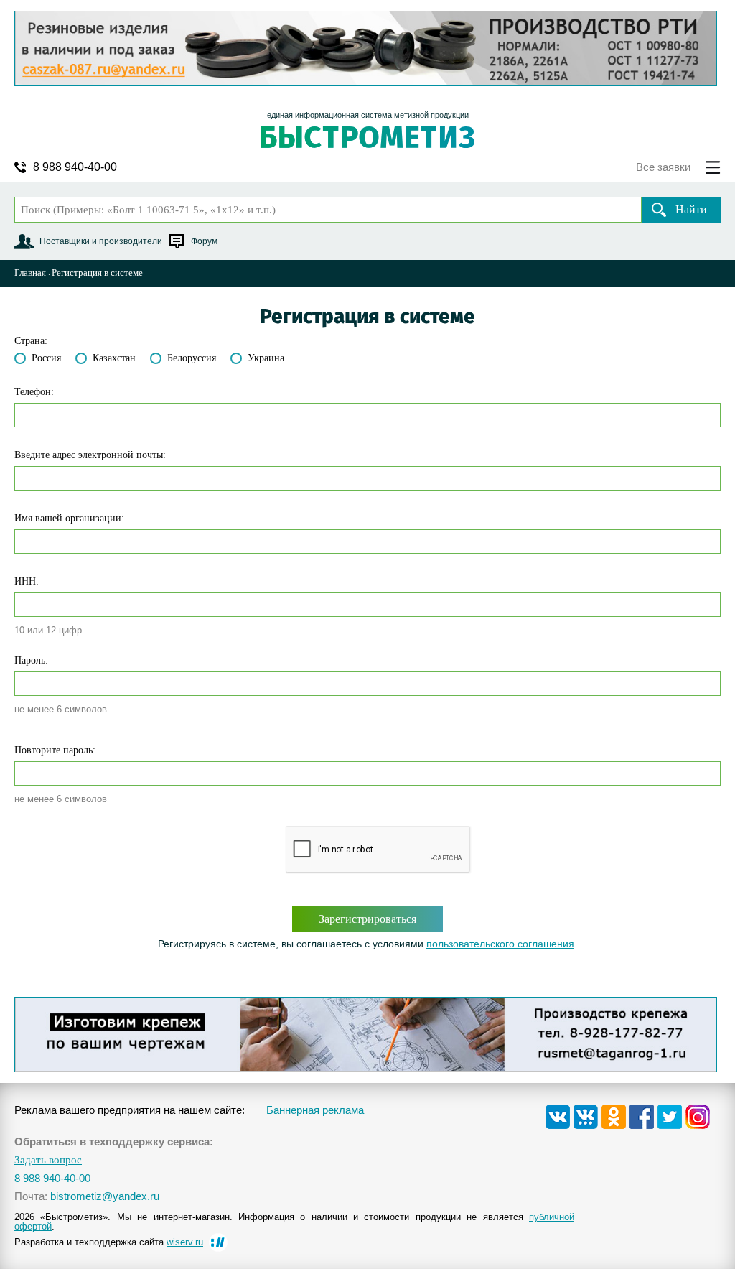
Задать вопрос (48, 1160)
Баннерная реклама (315, 1110)
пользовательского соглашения (500, 943)
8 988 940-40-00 (75, 167)
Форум (204, 241)
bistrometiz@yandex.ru (104, 1196)
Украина (266, 358)
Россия (46, 358)
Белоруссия (191, 358)
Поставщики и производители (100, 241)
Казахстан (114, 358)
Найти (691, 209)
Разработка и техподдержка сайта (108, 1242)
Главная (30, 272)
